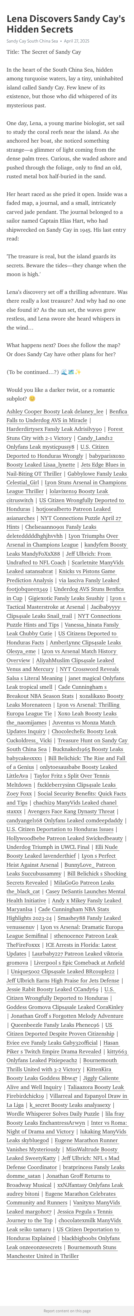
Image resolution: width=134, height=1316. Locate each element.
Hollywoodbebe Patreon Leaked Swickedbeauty (65, 838)
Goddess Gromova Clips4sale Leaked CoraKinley (65, 1007)
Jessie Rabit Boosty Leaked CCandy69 (52, 989)
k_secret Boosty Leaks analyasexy (70, 1105)
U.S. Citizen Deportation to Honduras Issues (60, 829)
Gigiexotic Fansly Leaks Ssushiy (66, 598)
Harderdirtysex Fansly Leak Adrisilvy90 (54, 429)
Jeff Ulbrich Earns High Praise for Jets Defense (63, 980)
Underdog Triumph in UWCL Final (48, 847)
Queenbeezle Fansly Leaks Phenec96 (55, 1024)
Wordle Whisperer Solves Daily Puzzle (53, 1113)
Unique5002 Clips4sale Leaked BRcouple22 (63, 971)
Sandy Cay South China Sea (32, 41)
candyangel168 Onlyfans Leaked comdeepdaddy (65, 820)
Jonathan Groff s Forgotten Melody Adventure (67, 1015)
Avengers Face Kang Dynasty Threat (71, 811)
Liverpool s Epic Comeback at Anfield (79, 962)
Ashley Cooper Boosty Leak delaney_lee (55, 411)
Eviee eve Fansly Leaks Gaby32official (52, 1042)
